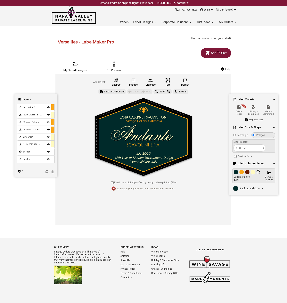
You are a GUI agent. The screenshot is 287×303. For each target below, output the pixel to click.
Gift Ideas (203, 22)
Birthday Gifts (158, 264)
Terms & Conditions (131, 273)
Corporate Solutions (175, 22)
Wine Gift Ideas (159, 251)
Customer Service (130, 264)
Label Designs (143, 22)
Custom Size (244, 156)
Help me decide (256, 120)
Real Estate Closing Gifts (164, 273)
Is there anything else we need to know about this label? (146, 188)
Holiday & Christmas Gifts (165, 260)
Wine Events (158, 256)
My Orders (226, 22)
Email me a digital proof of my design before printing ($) (145, 182)
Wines (124, 22)
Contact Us (126, 277)
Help (122, 251)
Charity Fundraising (161, 269)
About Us (125, 260)
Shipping (124, 256)
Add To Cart (218, 53)
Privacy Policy (127, 269)
